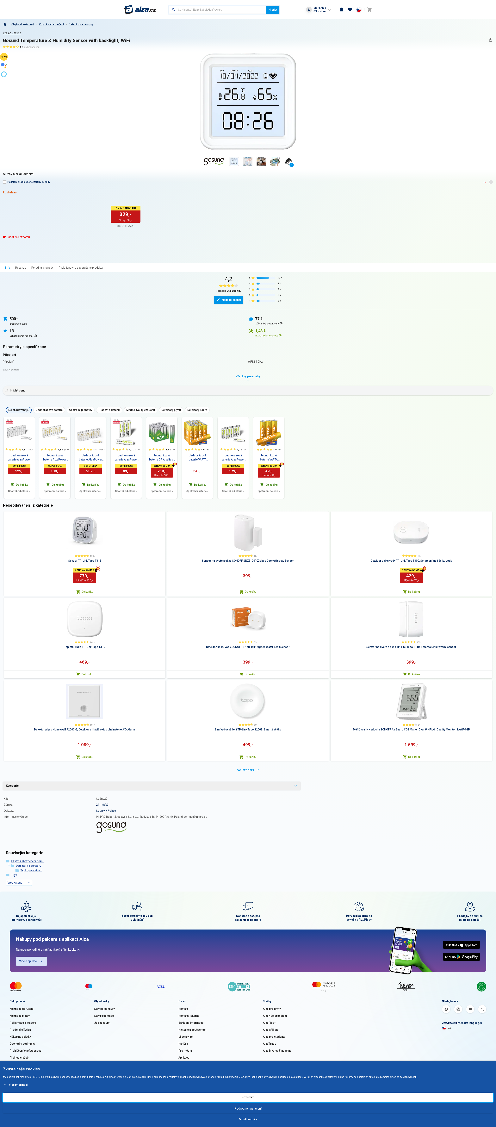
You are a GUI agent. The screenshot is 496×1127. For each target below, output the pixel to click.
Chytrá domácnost (22, 24)
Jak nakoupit (102, 1022)
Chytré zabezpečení (51, 24)
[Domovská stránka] (4, 24)
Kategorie (12, 785)
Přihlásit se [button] (319, 11)
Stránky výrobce (106, 810)
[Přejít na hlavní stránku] (140, 10)
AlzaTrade (269, 1043)
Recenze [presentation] (20, 267)
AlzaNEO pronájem (275, 1015)
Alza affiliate (270, 1029)
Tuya (14, 875)
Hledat (273, 9)
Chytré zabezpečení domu (27, 861)
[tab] (7, 267)
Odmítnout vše (248, 1119)
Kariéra (183, 1043)
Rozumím (248, 1097)
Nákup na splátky (20, 1036)
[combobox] (217, 10)
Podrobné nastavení (248, 1108)
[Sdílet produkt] (490, 39)
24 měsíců (102, 804)
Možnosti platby (20, 1015)
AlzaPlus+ (269, 1022)
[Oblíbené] (350, 9)
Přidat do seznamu (18, 237)
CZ (449, 1027)
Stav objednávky (104, 1008)
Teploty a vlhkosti (31, 870)
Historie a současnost (192, 1029)
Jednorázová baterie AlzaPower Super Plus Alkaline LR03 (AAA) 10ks (19, 458)
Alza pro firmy (272, 1008)
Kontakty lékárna (188, 1015)
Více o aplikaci (28, 961)
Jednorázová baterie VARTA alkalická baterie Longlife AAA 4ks (268, 458)
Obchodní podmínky (22, 1043)
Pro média (185, 1050)
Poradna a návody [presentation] (42, 267)
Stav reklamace (104, 1015)
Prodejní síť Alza (20, 1029)
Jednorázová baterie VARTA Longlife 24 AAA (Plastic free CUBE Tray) (197, 458)
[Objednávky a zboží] (341, 9)
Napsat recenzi (231, 299)
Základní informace (190, 1022)
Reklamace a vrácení (23, 1022)
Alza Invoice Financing (277, 1050)
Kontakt (183, 1008)
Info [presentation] (7, 267)
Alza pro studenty (274, 1036)
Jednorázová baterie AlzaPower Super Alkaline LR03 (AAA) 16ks (233, 458)
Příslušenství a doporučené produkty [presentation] (81, 267)
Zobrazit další (245, 770)
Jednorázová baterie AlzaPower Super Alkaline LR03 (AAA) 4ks (126, 458)
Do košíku (87, 591)
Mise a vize (185, 1036)
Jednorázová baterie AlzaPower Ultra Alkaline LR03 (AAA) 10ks (55, 458)
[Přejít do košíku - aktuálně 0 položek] (369, 9)
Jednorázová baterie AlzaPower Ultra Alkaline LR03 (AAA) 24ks (90, 458)
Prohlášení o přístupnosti (25, 1050)
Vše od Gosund (12, 32)
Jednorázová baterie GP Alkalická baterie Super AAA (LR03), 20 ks (161, 458)
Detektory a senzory (81, 24)
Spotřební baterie (19, 491)
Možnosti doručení (22, 1008)
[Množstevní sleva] (9, 421)
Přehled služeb (19, 1057)
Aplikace (183, 1057)
